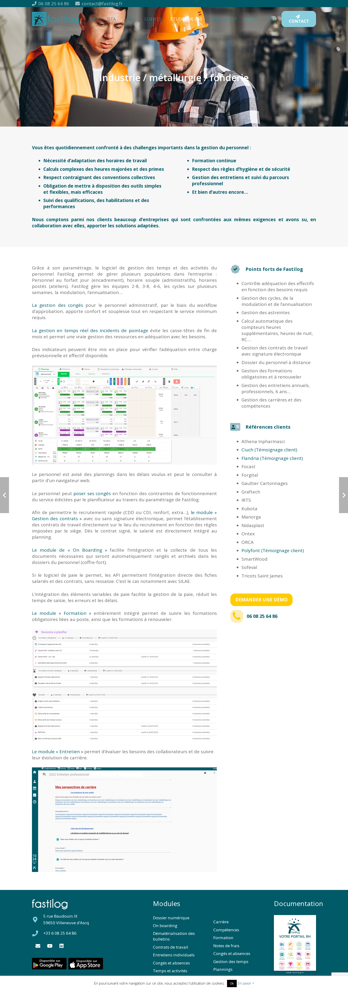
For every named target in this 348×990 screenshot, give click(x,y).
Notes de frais (226, 945)
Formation (223, 937)
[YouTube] (50, 946)
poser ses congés (92, 493)
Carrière (221, 921)
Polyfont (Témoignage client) (272, 550)
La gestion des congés (57, 305)
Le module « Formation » (61, 613)
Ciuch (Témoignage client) (269, 450)
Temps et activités (170, 970)
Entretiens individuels (174, 955)
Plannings (222, 969)
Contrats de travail (170, 947)
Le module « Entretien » (57, 751)
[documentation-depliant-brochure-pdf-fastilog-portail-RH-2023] (295, 944)
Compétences (226, 930)
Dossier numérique (171, 917)
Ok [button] (232, 983)
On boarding (165, 925)
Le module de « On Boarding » (69, 550)
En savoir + (246, 983)
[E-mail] (38, 946)
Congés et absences (171, 963)
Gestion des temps (230, 961)
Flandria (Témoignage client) (272, 458)
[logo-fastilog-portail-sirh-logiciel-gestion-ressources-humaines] (55, 19)
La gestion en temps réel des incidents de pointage (90, 330)
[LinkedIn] (61, 946)
